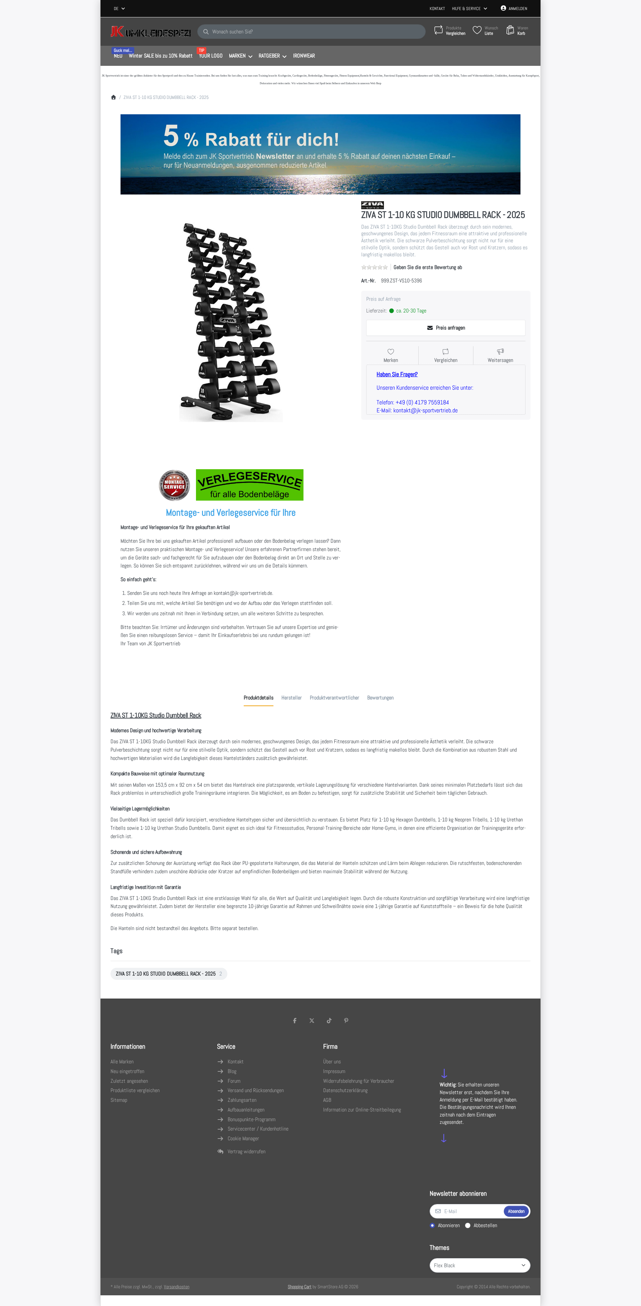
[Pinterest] (346, 1020)
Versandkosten (176, 1287)
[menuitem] (118, 56)
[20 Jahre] (320, 152)
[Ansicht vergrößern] (231, 321)
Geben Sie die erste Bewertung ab (428, 267)
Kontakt (437, 8)
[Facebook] (294, 1020)
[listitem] (231, 321)
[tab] (258, 697)
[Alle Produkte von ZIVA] (372, 204)
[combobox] (120, 8)
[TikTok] (329, 1020)
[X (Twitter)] (311, 1020)
